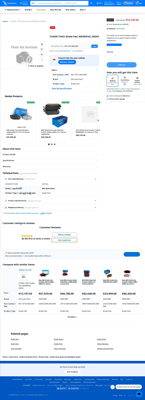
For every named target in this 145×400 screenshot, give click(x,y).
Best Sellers (70, 10)
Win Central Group (89, 382)
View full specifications (62, 88)
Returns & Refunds (103, 379)
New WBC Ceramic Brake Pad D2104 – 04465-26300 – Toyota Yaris (68, 282)
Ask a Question (132, 254)
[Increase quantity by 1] (121, 54)
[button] (24, 3)
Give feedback (72, 372)
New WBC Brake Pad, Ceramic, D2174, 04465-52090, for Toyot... (46, 282)
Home (5, 21)
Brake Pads (43, 357)
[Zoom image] (42, 55)
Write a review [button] (64, 235)
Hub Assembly (16, 349)
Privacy (115, 395)
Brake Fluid (58, 344)
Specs (54, 70)
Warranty (50, 166)
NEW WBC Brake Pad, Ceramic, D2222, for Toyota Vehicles (89, 282)
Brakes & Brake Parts (28, 357)
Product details (50, 154)
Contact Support (114, 45)
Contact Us (129, 379)
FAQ (122, 379)
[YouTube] (132, 395)
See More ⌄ (72, 317)
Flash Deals (41, 10)
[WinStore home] (9, 3)
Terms (121, 395)
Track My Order (89, 379)
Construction (39, 379)
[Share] (42, 44)
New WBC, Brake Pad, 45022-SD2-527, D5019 (110, 281)
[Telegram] (128, 395)
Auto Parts (13, 357)
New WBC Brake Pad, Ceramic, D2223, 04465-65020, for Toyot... (129, 282)
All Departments (17, 379)
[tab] (112, 81)
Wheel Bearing (102, 344)
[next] (98, 120)
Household (58, 379)
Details (122, 99)
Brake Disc (15, 344)
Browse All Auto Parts (105, 349)
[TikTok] (135, 395)
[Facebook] (125, 395)
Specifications (50, 160)
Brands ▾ (28, 10)
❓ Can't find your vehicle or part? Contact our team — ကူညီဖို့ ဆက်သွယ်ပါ (27, 213)
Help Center (78, 379)
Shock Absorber (60, 349)
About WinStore (55, 382)
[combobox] (62, 3)
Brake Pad (14, 339)
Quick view (20, 125)
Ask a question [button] (64, 240)
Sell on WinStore (75, 382)
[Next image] (42, 60)
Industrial (49, 379)
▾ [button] (100, 3)
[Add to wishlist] (42, 49)
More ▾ (83, 10)
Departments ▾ (13, 10)
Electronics (67, 379)
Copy (94, 46)
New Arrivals (55, 10)
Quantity (110, 52)
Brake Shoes (58, 339)
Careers (65, 382)
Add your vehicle (67, 62)
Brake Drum (101, 339)
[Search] (91, 3)
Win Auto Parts (65, 51)
